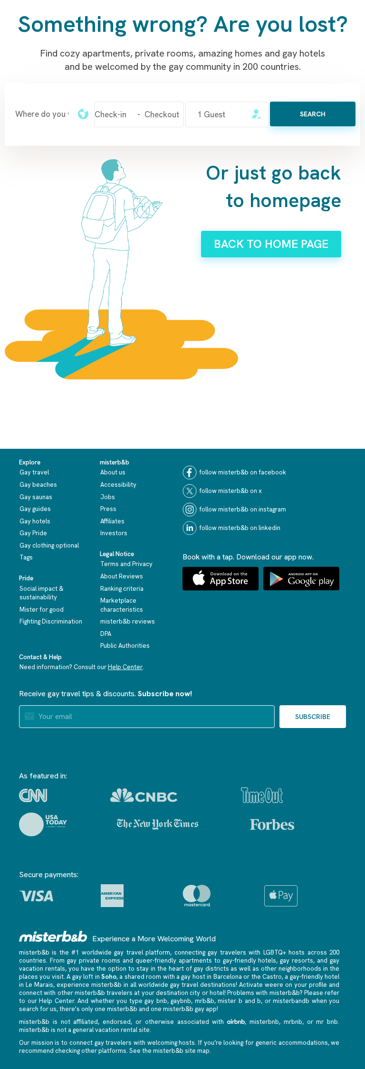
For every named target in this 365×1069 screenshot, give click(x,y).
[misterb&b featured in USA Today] (43, 824)
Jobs (107, 497)
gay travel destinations (203, 985)
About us (112, 472)
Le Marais (39, 985)
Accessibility (118, 485)
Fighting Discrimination (50, 621)
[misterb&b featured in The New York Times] (157, 824)
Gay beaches (38, 485)
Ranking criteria (122, 589)
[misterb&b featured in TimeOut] (262, 795)
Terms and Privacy (126, 564)
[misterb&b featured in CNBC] (143, 795)
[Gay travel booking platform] (53, 936)
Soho (108, 977)
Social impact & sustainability (41, 593)
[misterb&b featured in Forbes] (272, 824)
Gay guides (35, 509)
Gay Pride (33, 533)
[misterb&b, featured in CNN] (33, 795)
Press (108, 509)
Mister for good (41, 609)
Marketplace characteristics (121, 605)
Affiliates (112, 521)
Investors (113, 533)
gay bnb (155, 1001)
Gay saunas (35, 497)
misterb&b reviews (127, 621)
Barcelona (227, 977)
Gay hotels (34, 521)
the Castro (266, 977)
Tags (26, 557)
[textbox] (42, 114)
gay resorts (296, 960)
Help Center (125, 667)
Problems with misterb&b (263, 993)
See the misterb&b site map (169, 1051)
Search (313, 114)
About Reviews (121, 576)
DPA (105, 634)
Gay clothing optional (49, 545)
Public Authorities (125, 646)
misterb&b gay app (190, 1009)
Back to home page (271, 244)
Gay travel (34, 472)
